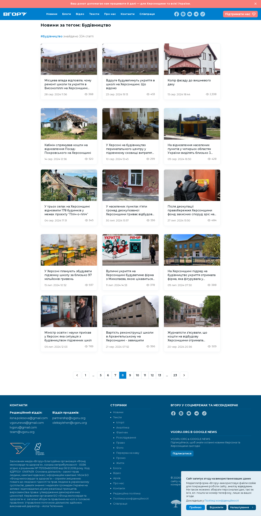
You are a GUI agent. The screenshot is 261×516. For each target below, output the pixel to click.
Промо (121, 457)
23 (175, 375)
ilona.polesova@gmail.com (29, 418)
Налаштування (239, 507)
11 (145, 375)
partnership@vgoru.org (68, 418)
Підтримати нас (237, 14)
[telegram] (195, 14)
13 (159, 375)
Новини (51, 14)
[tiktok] (202, 14)
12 (152, 375)
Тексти (94, 14)
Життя (120, 463)
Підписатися (182, 453)
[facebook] (176, 14)
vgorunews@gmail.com (27, 423)
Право (120, 442)
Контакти (128, 14)
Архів (117, 478)
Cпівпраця (147, 14)
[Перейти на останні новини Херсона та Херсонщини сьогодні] (15, 14)
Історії (120, 422)
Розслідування (126, 437)
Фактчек (122, 432)
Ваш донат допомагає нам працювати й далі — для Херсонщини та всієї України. (130, 3)
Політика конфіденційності (131, 498)
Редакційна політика (126, 493)
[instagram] (182, 14)
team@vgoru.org (22, 432)
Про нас (110, 14)
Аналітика (122, 427)
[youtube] (189, 14)
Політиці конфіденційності (222, 500)
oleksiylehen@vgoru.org (69, 423)
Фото (120, 447)
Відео (80, 14)
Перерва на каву (127, 452)
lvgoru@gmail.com (23, 427)
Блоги (66, 14)
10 (137, 375)
